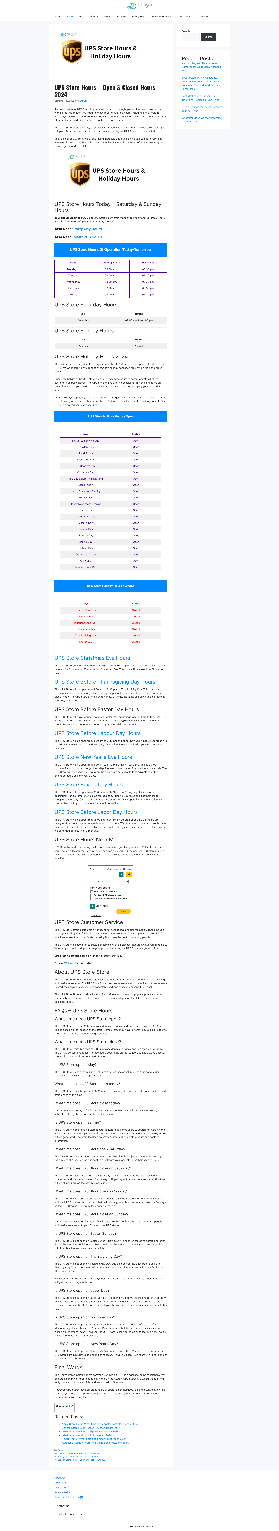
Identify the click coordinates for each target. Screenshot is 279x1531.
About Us (121, 16)
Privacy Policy (139, 16)
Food (81, 16)
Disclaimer (185, 16)
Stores (69, 16)
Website (69, 963)
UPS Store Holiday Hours (70, 1453)
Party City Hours (88, 229)
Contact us (202, 16)
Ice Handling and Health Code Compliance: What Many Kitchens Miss (201, 67)
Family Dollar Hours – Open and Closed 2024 (80, 1456)
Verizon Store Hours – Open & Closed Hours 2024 (82, 1459)
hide (70, 1406)
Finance (94, 16)
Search (186, 31)
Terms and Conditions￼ (68, 1497)
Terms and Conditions (163, 16)
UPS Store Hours (92, 1453)
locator (109, 847)
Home (57, 16)
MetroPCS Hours (88, 237)
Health (107, 16)
